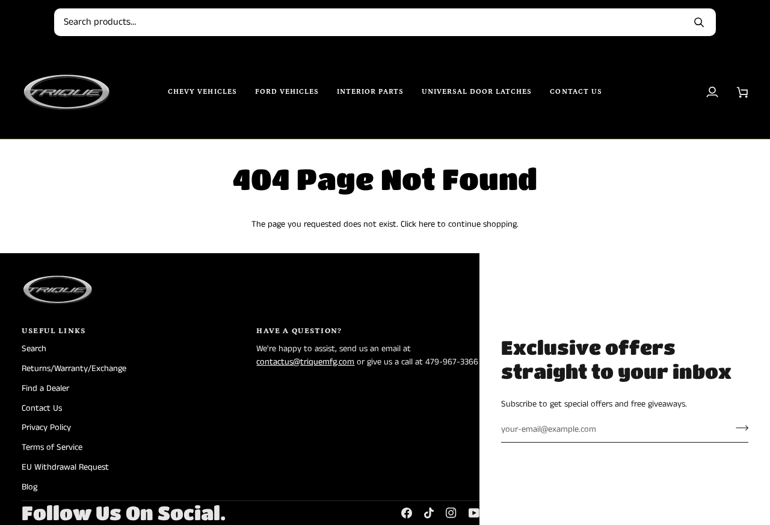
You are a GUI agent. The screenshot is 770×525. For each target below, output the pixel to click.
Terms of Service (52, 447)
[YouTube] (474, 513)
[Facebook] (406, 513)
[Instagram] (451, 513)
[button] (202, 92)
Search (34, 349)
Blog (29, 487)
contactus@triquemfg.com (305, 362)
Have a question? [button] (299, 331)
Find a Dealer (45, 388)
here (427, 224)
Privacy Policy (46, 428)
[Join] (738, 428)
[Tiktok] (429, 513)
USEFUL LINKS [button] (53, 331)
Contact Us (42, 408)
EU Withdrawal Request (65, 467)
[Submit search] (699, 22)
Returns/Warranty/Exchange (74, 369)
